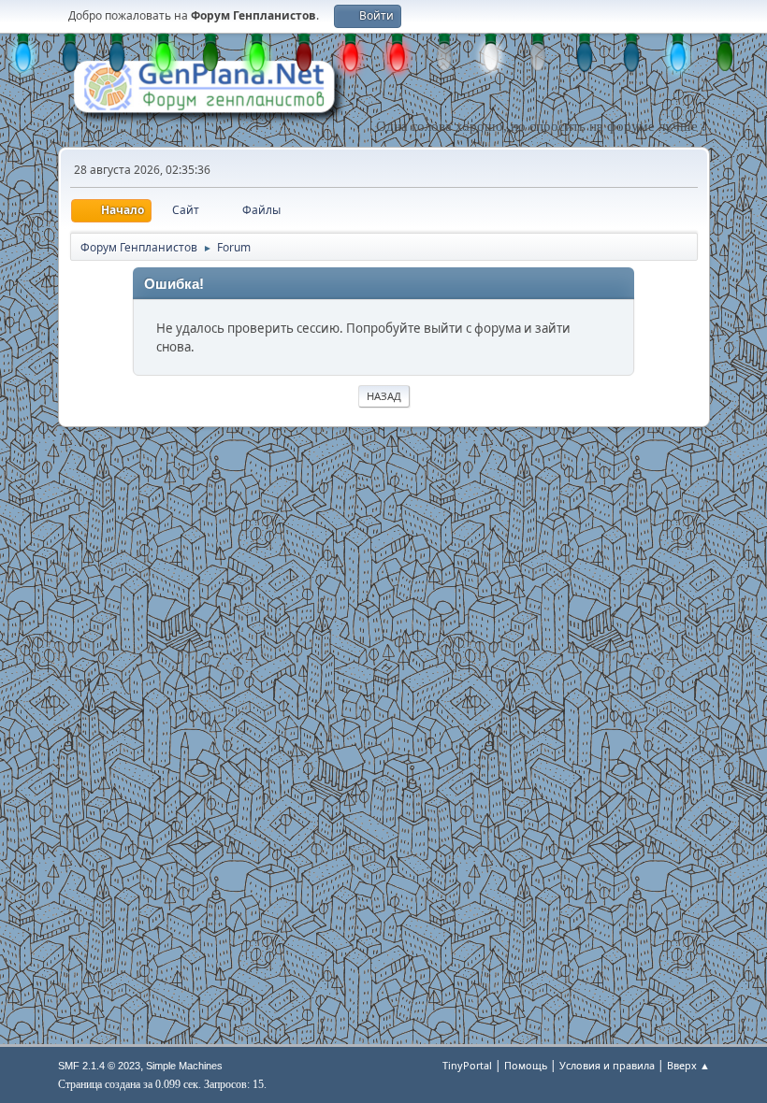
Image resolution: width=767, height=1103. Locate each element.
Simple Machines (184, 1065)
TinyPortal (467, 1065)
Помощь (525, 1065)
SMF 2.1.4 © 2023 (99, 1065)
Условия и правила (607, 1065)
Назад (384, 396)
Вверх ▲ (688, 1065)
